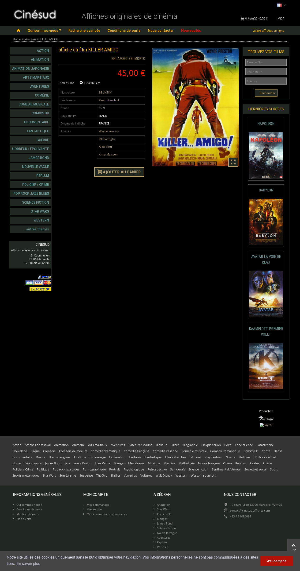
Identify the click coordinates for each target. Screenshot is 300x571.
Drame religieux (60, 457)
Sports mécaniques (25, 475)
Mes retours (94, 509)
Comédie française (136, 451)
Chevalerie (19, 451)
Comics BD (40, 113)
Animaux (78, 445)
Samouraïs (177, 469)
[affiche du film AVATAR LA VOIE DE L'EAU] (266, 294)
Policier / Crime (35, 184)
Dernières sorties (266, 109)
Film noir (196, 457)
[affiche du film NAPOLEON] (266, 155)
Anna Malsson (108, 154)
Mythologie (187, 463)
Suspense (86, 475)
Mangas (119, 463)
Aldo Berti (105, 147)
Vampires (130, 475)
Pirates (254, 463)
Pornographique (94, 469)
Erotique (80, 457)
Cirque (35, 451)
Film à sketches (175, 457)
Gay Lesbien (213, 457)
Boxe (227, 445)
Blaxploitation (211, 445)
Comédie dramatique (105, 451)
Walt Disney (164, 475)
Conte (266, 451)
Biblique (161, 445)
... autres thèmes (36, 229)
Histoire (244, 457)
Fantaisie (135, 457)
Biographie (190, 445)
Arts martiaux (36, 77)
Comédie (42, 95)
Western (30, 39)
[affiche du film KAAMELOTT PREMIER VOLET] (266, 366)
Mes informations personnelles (106, 514)
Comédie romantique (225, 451)
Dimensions (67, 83)
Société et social (255, 469)
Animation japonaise (30, 68)
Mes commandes (97, 505)
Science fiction (35, 202)
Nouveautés (191, 30)
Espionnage (98, 457)
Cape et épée (244, 445)
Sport (274, 469)
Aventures (39, 86)
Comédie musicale (34, 104)
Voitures (146, 475)
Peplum (42, 176)
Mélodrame (136, 463)
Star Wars (40, 211)
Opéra (227, 463)
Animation (40, 60)
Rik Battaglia (107, 139)
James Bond (38, 158)
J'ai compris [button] (276, 561)
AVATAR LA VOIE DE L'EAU (266, 259)
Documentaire (36, 122)
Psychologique (134, 469)
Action (43, 51)
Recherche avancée (84, 30)
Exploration (117, 457)
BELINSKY (105, 92)
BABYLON (266, 190)
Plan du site (23, 519)
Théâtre (101, 475)
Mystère (169, 463)
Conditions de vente (124, 30)
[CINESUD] (35, 14)
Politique (43, 469)
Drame (40, 457)
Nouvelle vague (35, 167)
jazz (67, 463)
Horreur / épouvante (30, 149)
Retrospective (157, 469)
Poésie (267, 463)
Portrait (114, 469)
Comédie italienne (165, 451)
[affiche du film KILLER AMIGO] (195, 107)
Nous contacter (161, 30)
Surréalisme (68, 475)
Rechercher (267, 93)
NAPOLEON (265, 123)
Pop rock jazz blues (31, 193)
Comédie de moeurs (73, 451)
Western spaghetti (203, 475)
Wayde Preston (109, 131)
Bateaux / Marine (140, 445)
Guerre (43, 140)
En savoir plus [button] (28, 564)
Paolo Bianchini (109, 100)
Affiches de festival (38, 445)
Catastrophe (265, 445)
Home (17, 39)
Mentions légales (27, 514)
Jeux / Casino (82, 463)
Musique (154, 463)
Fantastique (38, 131)
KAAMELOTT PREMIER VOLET (266, 331)
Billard (175, 445)
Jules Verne (102, 463)
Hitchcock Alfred (264, 457)
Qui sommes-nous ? (44, 30)
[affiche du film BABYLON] (266, 222)
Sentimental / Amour (226, 469)
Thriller (115, 475)
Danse (278, 451)
